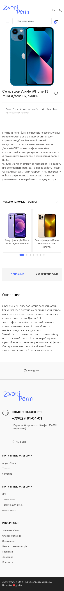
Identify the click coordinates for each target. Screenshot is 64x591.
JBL (4, 494)
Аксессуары (9, 510)
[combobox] (32, 21)
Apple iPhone (12, 109)
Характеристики (47, 274)
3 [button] (30, 255)
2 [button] (26, 255)
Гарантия (7, 551)
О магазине (8, 541)
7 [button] (44, 255)
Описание (17, 274)
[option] (32, 56)
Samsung (7, 473)
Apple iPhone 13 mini (33, 109)
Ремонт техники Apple (14, 546)
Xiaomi (5, 468)
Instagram (33, 370)
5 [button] (37, 255)
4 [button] (33, 255)
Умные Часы (8, 499)
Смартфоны (52, 109)
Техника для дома (12, 504)
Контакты (7, 562)
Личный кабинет (11, 530)
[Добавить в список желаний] (58, 93)
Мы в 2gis (21, 441)
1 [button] (21, 255)
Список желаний (11, 535)
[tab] (17, 274)
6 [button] (40, 255)
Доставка (7, 557)
